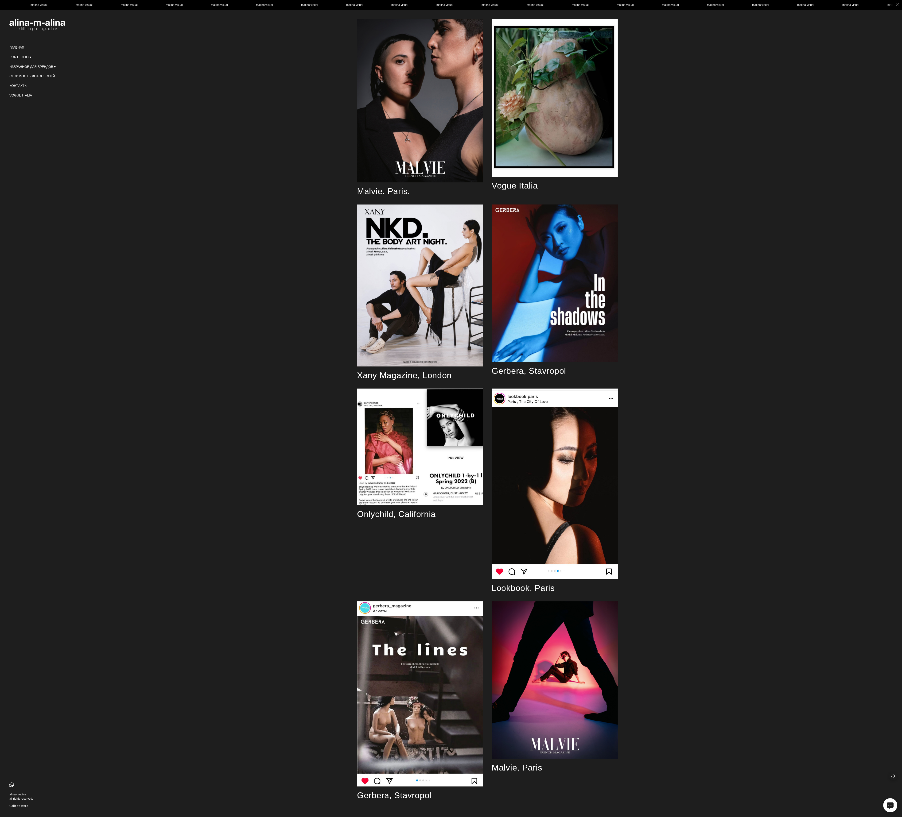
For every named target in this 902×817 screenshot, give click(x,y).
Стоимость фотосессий (32, 76)
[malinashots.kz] (37, 25)
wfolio (24, 806)
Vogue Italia (20, 95)
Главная (16, 47)
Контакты (18, 86)
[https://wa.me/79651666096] (11, 785)
